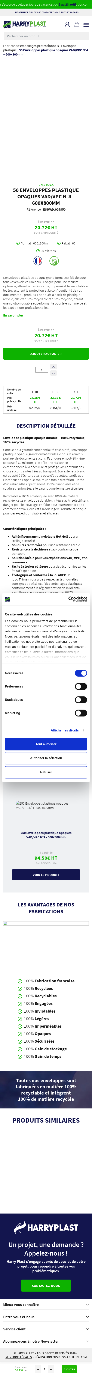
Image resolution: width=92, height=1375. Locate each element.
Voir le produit (46, 875)
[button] (67, 24)
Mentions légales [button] (19, 1357)
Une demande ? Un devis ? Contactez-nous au (46, 12)
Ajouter (69, 1369)
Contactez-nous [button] (46, 1285)
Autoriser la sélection (46, 758)
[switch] (81, 686)
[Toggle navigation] (86, 24)
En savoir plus (13, 315)
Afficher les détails (65, 730)
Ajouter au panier (46, 353)
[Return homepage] (24, 24)
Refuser (46, 772)
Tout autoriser (46, 744)
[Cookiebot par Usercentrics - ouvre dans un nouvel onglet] (68, 599)
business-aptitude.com (69, 1357)
